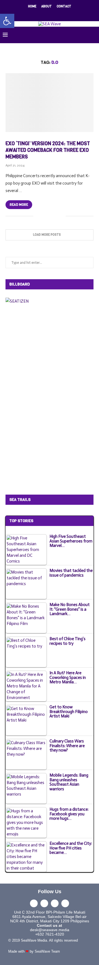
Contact (64, 6)
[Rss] (67, 14)
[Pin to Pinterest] (55, 216)
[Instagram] (46, 14)
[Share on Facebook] (44, 216)
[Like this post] (37, 216)
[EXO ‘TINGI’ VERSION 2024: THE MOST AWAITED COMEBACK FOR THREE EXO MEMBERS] (50, 102)
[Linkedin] (53, 14)
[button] (7, 21)
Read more (19, 204)
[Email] (60, 14)
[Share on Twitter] (49, 216)
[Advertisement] (47, 398)
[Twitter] (38, 14)
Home (32, 6)
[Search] (93, 35)
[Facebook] (31, 14)
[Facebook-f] (34, 903)
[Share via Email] (61, 216)
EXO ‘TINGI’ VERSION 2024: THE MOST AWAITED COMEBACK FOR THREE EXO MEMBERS (48, 150)
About (46, 6)
